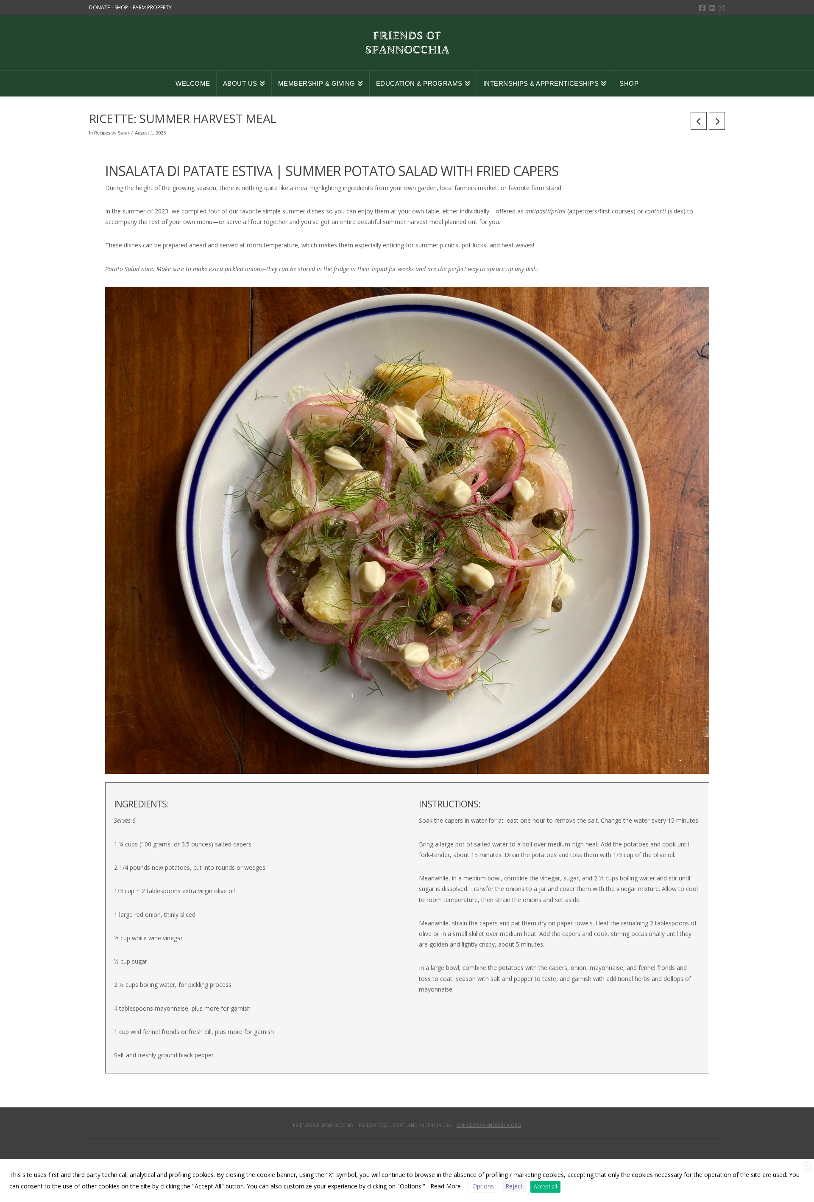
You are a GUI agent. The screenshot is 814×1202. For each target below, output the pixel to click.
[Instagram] (722, 7)
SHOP (121, 7)
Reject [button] (514, 1186)
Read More (445, 1186)
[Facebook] (702, 7)
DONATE (100, 7)
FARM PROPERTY (152, 7)
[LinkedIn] (712, 7)
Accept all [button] (545, 1186)
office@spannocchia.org (489, 1125)
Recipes (102, 133)
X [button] (806, 1167)
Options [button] (483, 1186)
